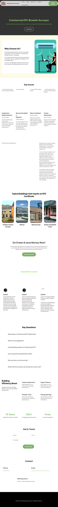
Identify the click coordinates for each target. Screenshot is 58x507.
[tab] (29, 334)
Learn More (29, 29)
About (27, 1)
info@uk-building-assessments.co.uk (40, 470)
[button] (29, 334)
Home (23, 1)
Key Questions (25, 5)
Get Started (53, 3)
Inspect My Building (29, 254)
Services (33, 1)
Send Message (28, 446)
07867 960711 (6, 470)
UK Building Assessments (13, 3)
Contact (39, 1)
